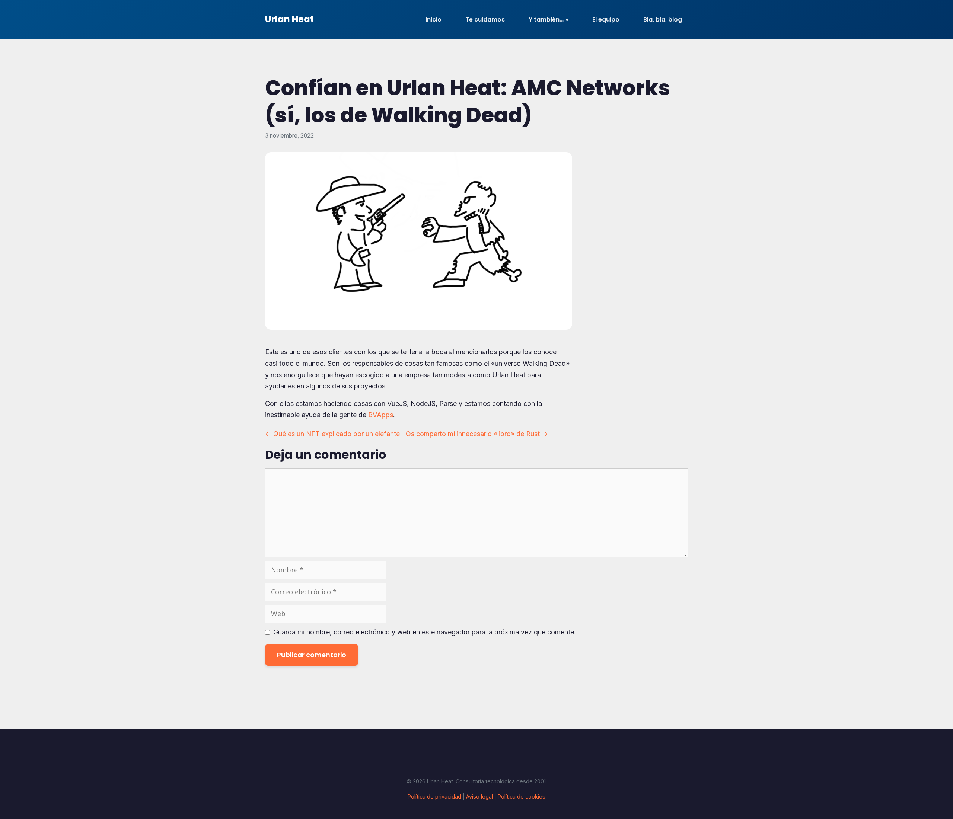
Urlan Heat (289, 19)
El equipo (605, 19)
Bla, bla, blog (662, 19)
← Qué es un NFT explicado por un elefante (332, 434)
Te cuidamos (485, 19)
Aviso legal (479, 796)
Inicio (433, 19)
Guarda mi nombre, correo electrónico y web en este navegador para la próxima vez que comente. (424, 632)
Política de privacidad (434, 796)
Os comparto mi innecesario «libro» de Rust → (477, 434)
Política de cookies (521, 796)
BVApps (380, 415)
